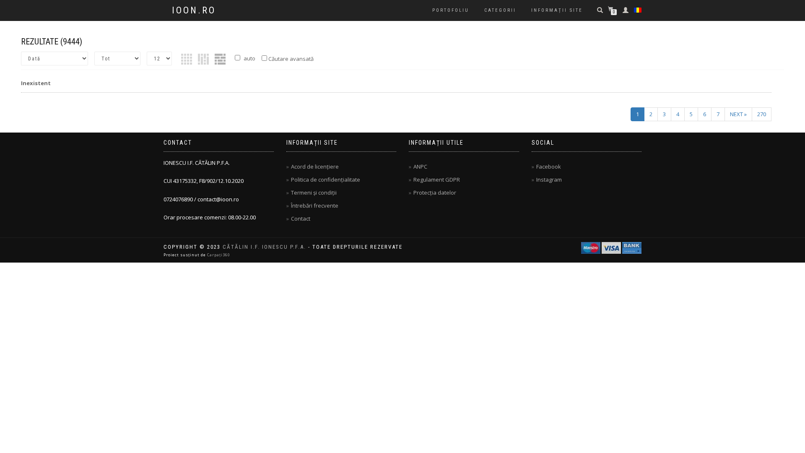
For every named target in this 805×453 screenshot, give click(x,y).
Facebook (548, 166)
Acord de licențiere (315, 166)
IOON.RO (194, 10)
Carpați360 (218, 255)
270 (761, 114)
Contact (300, 218)
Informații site (557, 10)
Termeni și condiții (314, 192)
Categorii (500, 10)
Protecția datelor (434, 192)
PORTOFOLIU (450, 10)
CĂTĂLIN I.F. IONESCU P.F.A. (264, 247)
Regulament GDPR (436, 179)
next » (738, 114)
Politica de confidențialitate (325, 179)
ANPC (420, 166)
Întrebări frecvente (314, 205)
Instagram (549, 179)
